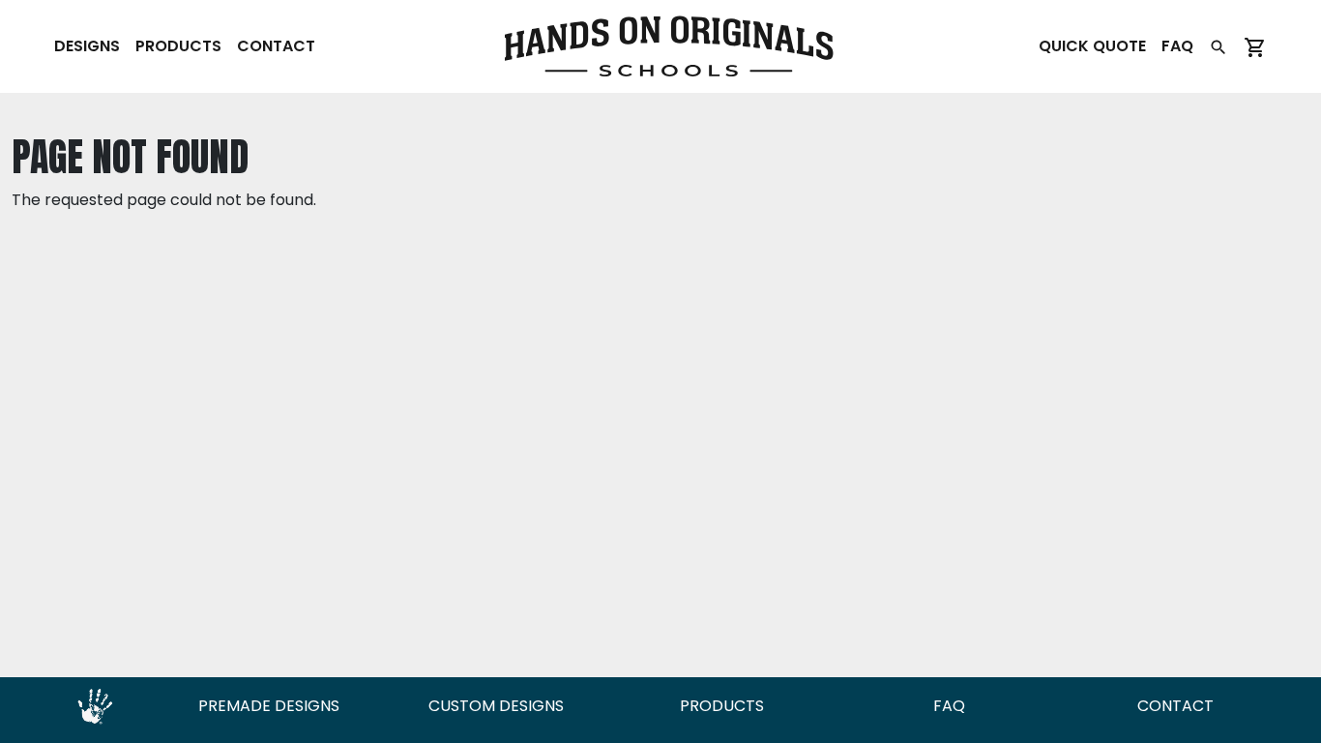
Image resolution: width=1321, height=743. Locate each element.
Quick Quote (1092, 46)
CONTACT (1175, 706)
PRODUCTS (722, 706)
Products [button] (178, 46)
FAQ (1177, 46)
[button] (1218, 46)
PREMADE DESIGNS (268, 706)
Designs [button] (87, 46)
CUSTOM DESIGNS (496, 706)
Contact (276, 46)
